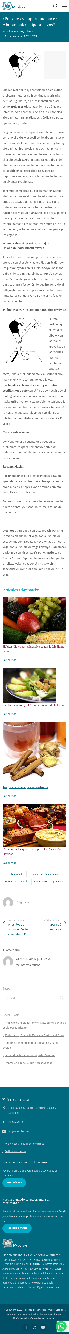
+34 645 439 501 (16, 1122)
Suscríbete (14, 1182)
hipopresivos (40, 881)
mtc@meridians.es (18, 1131)
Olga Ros (12, 31)
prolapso (58, 881)
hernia (24, 881)
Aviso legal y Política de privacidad (24, 1143)
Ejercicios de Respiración (44, 874)
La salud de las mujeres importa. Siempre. (30, 1055)
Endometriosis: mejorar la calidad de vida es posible (30, 1045)
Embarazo (10, 881)
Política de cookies (15, 1151)
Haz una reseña (17, 1228)
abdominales (17, 874)
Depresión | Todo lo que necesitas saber (29, 1062)
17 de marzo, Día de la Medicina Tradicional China (34, 1035)
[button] (61, 1326)
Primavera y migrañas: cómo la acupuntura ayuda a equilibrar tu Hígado (34, 1025)
